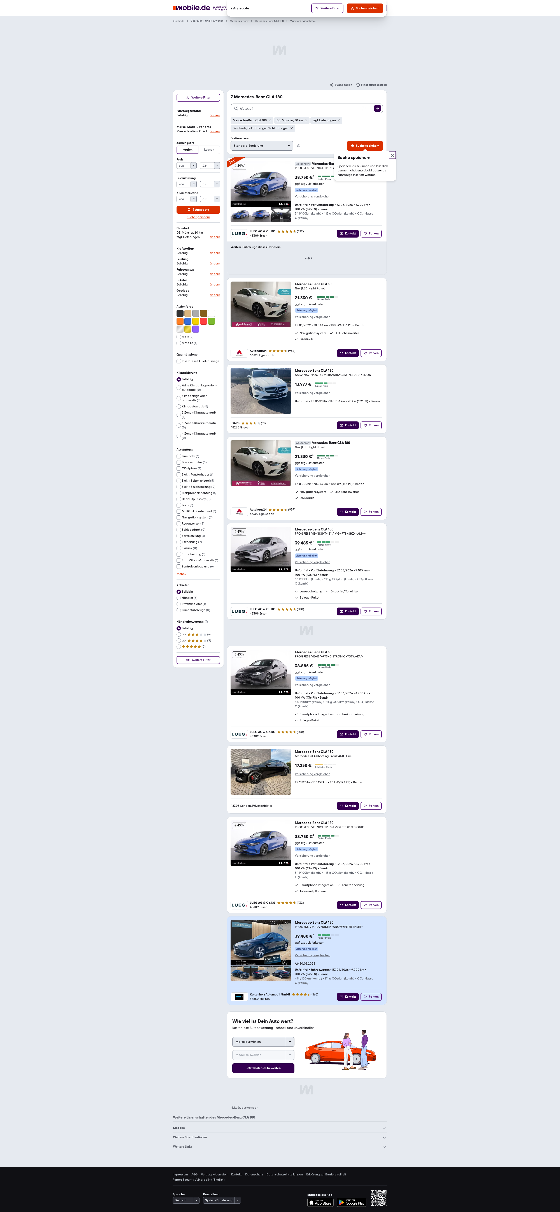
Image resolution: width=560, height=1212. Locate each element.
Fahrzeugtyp (185, 269)
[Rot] (204, 321)
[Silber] (180, 329)
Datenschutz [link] (254, 1174)
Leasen (209, 150)
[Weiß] (211, 313)
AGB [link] (194, 1174)
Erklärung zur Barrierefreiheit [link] (326, 1174)
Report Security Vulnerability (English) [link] (199, 1180)
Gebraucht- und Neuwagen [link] (207, 20)
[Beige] (188, 313)
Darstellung (211, 1194)
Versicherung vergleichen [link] (312, 196)
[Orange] (180, 321)
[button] (198, 113)
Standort (183, 228)
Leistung (183, 259)
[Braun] (204, 313)
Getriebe (183, 290)
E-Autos (182, 280)
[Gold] (188, 329)
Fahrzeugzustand (189, 111)
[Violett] (196, 329)
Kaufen (187, 150)
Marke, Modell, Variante (194, 127)
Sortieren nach (241, 138)
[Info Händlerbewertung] (206, 622)
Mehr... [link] (181, 574)
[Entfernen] (270, 120)
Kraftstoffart (185, 248)
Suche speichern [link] (198, 217)
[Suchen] (377, 108)
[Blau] (188, 321)
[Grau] (196, 313)
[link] (340, 85)
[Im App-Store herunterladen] (321, 1202)
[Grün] (211, 321)
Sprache (179, 1194)
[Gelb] (196, 321)
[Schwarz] (180, 313)
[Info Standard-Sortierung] (298, 146)
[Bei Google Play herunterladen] (351, 1202)
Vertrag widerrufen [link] (214, 1174)
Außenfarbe (185, 306)
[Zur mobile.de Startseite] (208, 8)
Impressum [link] (180, 1174)
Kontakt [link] (236, 1174)
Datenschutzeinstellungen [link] (284, 1174)
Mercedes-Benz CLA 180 (269, 21)
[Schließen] (392, 155)
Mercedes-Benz (239, 21)
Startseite (178, 21)
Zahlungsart (185, 143)
